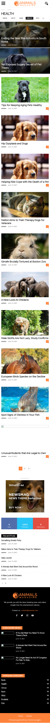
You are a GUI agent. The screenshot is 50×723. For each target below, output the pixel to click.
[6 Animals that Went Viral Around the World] (7, 649)
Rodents (4, 699)
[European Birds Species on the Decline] (25, 361)
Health (29, 18)
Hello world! (6, 558)
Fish (3, 703)
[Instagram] (28, 616)
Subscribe (41, 519)
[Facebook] (17, 616)
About (20, 716)
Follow (25, 519)
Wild (3, 696)
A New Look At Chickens (15, 299)
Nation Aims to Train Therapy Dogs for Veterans (21, 549)
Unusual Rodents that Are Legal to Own (23, 453)
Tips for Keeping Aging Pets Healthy (21, 105)
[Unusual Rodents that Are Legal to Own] (25, 437)
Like (9, 519)
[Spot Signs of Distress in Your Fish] (25, 399)
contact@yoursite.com (29, 610)
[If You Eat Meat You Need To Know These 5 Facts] (7, 636)
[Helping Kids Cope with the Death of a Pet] (25, 166)
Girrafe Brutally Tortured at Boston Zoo (23, 261)
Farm (21, 18)
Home (3, 10)
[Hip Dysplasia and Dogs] (25, 128)
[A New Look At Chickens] (25, 284)
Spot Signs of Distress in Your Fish (20, 414)
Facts (13, 18)
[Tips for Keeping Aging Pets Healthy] (25, 89)
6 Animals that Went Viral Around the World (19, 567)
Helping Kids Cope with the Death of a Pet (25, 181)
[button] (46, 3)
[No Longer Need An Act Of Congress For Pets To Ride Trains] (7, 661)
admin (3, 45)
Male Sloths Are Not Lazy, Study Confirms (24, 338)
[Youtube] (33, 616)
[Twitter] (22, 616)
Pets (37, 18)
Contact (29, 716)
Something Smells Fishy (11, 540)
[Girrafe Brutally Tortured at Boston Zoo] (25, 246)
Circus (5, 18)
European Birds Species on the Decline (23, 376)
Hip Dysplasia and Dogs (14, 143)
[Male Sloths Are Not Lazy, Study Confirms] (25, 322)
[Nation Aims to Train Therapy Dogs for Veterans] (25, 204)
